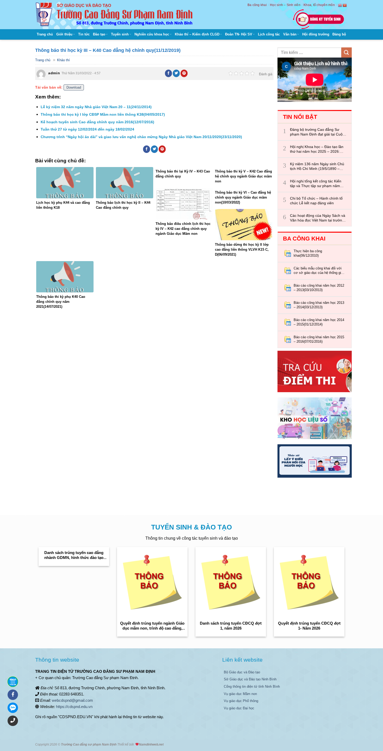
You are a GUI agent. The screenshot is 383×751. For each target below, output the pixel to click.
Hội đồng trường (315, 34)
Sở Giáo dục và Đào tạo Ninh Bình (250, 679)
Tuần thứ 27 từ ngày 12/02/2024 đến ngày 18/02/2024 (87, 129)
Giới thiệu (64, 34)
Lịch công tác (269, 34)
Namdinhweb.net (151, 744)
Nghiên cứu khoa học (151, 34)
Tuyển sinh (120, 34)
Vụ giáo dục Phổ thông (241, 701)
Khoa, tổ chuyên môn (319, 5)
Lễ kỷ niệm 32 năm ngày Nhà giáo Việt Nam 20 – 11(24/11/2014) (96, 107)
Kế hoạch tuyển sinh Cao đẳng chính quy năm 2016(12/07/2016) (97, 122)
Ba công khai (257, 5)
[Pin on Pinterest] (184, 73)
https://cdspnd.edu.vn (74, 706)
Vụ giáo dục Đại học (239, 708)
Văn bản (289, 34)
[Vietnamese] (345, 5)
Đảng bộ (339, 34)
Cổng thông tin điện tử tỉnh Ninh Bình (252, 686)
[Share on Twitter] (176, 73)
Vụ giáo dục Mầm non (240, 694)
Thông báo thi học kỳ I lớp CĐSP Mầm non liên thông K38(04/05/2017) (103, 114)
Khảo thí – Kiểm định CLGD (197, 34)
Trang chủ (45, 34)
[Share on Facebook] (168, 73)
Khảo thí (63, 60)
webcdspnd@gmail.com (72, 700)
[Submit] (346, 52)
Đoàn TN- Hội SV (238, 34)
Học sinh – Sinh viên (285, 5)
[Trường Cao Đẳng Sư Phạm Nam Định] (115, 14)
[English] (340, 5)
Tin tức (84, 34)
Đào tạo (99, 34)
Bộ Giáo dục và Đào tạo (242, 672)
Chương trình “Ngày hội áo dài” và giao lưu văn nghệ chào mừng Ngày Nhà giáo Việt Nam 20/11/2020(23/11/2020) (141, 137)
